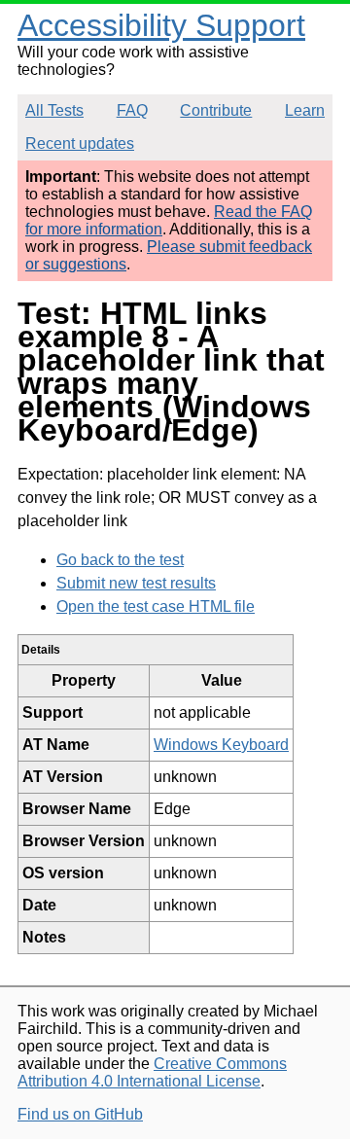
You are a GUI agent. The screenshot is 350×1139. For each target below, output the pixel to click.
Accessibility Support (161, 25)
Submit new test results (136, 583)
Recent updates (79, 143)
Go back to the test (120, 560)
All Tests (54, 110)
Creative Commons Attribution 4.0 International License (152, 1072)
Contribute (216, 110)
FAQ (132, 110)
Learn (305, 110)
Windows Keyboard (221, 744)
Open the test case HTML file (155, 606)
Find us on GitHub (80, 1114)
